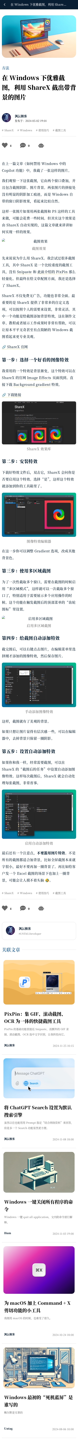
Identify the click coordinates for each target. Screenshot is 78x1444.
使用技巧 (43, 130)
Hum (7, 1233)
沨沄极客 (21, 116)
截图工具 (60, 130)
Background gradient (31, 384)
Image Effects (39, 377)
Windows (26, 130)
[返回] (4, 4)
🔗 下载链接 (11, 394)
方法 (5, 67)
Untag (8, 1428)
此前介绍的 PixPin (52, 271)
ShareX (9, 130)
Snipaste (24, 271)
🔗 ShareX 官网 (15, 346)
